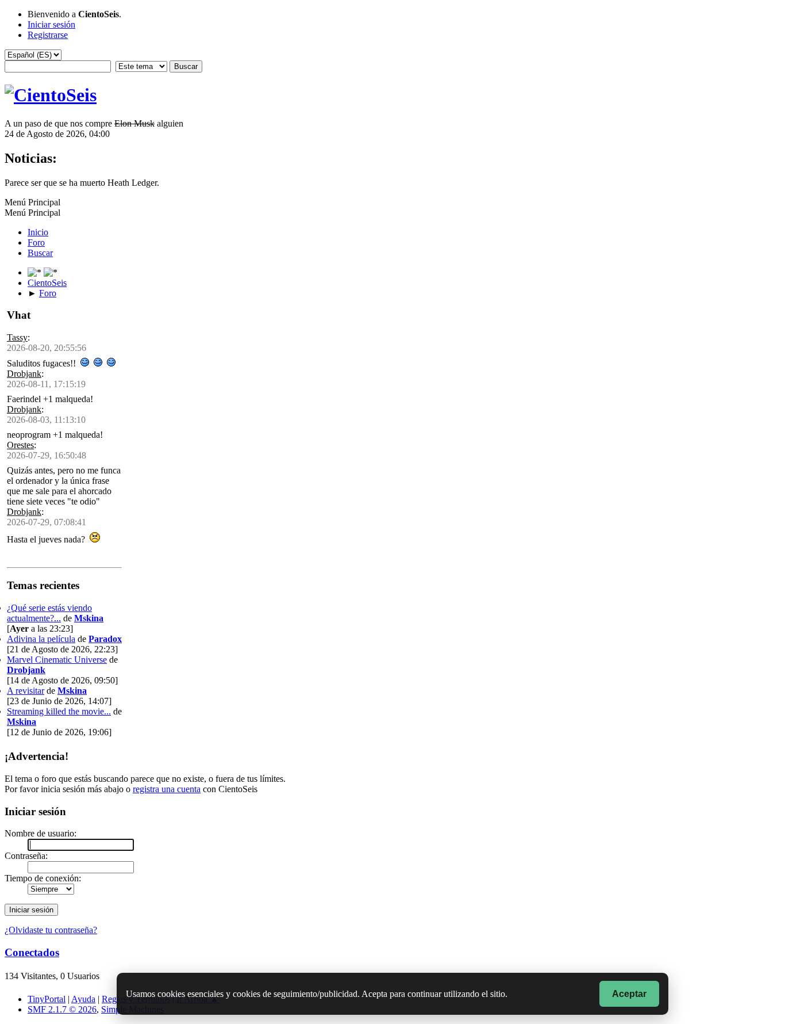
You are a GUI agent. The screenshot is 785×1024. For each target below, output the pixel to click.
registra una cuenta (167, 789)
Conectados (32, 952)
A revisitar (25, 691)
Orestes (20, 445)
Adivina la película (41, 639)
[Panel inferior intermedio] (50, 272)
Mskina (88, 618)
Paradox (105, 639)
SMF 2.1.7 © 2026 (62, 1009)
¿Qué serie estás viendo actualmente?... (49, 613)
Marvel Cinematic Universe (57, 659)
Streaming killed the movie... (59, 711)
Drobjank (24, 374)
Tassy (17, 337)
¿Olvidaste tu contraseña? (51, 930)
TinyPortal (47, 999)
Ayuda (83, 999)
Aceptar (629, 994)
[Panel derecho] (36, 272)
